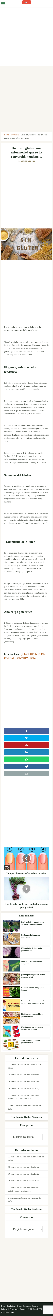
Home (6, 135)
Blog (3, 1306)
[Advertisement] (26, 36)
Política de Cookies (30, 1306)
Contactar (23, 1309)
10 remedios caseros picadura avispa (24, 1088)
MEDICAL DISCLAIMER (38, 1309)
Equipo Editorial (28, 161)
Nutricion (15, 135)
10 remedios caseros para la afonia (23, 1081)
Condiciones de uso (14, 1306)
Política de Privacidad (9, 1309)
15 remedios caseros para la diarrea (23, 1074)
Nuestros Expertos (8, 1312)
